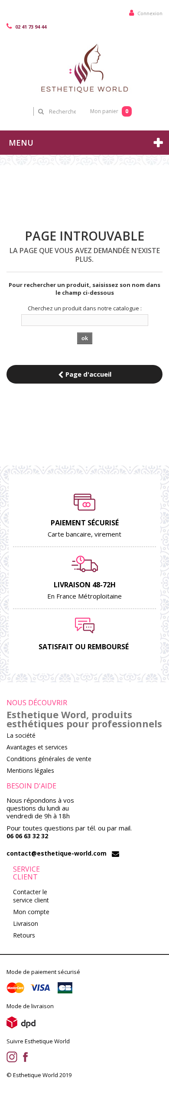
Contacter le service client (31, 896)
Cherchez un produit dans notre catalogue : (85, 308)
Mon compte (31, 912)
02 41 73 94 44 (30, 26)
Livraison (25, 923)
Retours (24, 935)
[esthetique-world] (84, 68)
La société (21, 735)
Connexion (149, 13)
